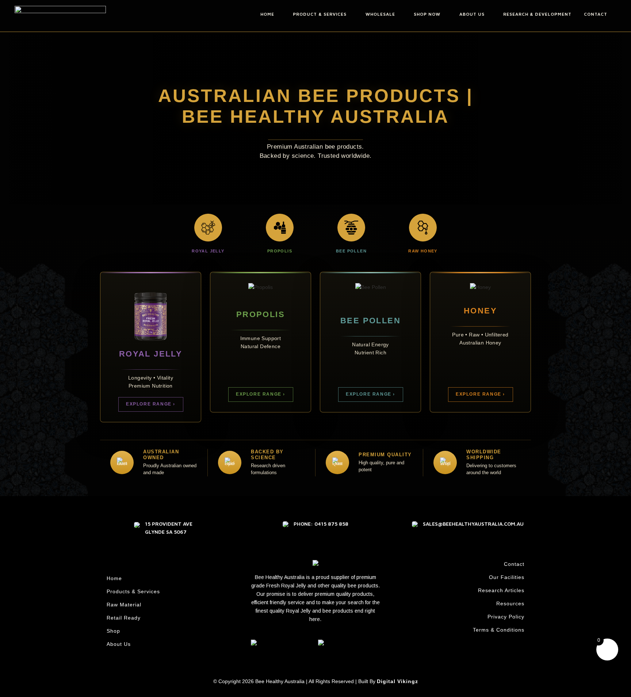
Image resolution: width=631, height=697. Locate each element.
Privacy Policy (505, 617)
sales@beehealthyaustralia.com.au (473, 524)
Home (114, 578)
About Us (119, 644)
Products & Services (133, 591)
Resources (510, 603)
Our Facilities (506, 577)
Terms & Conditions (498, 630)
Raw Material (124, 605)
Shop (113, 631)
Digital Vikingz (397, 681)
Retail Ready (124, 618)
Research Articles (501, 590)
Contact (514, 564)
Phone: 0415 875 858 (321, 524)
